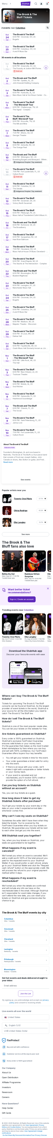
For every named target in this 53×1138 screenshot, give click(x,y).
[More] (47, 11)
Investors (6, 1087)
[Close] (48, 588)
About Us (6, 1072)
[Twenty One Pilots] (12, 627)
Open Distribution (10, 1077)
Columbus (20, 28)
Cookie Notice (15, 1127)
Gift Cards (6, 1113)
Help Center (7, 1108)
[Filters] (47, 28)
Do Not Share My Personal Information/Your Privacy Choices (24, 1135)
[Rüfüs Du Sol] (12, 564)
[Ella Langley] (35, 627)
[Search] (35, 4)
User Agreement (32, 1125)
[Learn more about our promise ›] (11, 1040)
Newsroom (7, 1092)
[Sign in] (41, 4)
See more (26, 534)
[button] (10, 3)
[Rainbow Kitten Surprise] (35, 566)
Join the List (25, 994)
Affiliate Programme (11, 1082)
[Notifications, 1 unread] (47, 4)
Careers (5, 1097)
